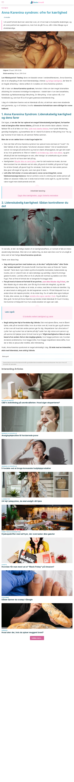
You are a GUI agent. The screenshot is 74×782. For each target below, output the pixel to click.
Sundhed (5, 630)
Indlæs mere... (37, 638)
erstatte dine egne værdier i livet (42, 296)
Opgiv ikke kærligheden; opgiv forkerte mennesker (38, 195)
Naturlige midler (7, 400)
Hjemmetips (6, 499)
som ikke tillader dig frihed (53, 282)
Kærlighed (5, 8)
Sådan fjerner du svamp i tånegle (17, 599)
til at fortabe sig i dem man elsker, (49, 153)
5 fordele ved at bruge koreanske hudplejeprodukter (26, 468)
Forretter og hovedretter (11, 532)
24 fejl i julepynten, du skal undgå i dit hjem (22, 501)
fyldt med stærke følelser (38, 129)
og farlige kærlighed (54, 81)
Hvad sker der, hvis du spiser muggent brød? (23, 632)
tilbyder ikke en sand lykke (25, 161)
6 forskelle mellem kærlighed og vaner (38, 316)
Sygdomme (5, 597)
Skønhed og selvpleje (9, 433)
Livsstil (4, 564)
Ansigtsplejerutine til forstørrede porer (20, 435)
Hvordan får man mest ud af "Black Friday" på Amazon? (28, 567)
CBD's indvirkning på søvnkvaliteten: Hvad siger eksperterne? (31, 402)
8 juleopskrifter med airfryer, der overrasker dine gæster (28, 534)
